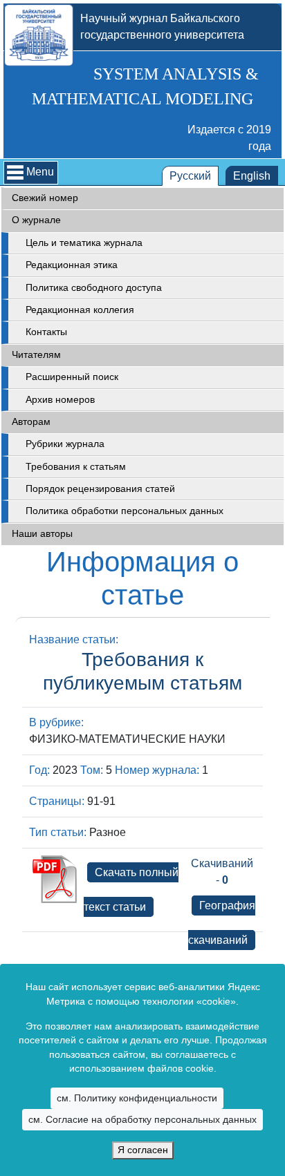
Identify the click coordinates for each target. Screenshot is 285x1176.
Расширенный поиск (72, 377)
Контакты (46, 332)
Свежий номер (45, 198)
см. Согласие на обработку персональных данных (142, 1119)
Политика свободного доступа (94, 288)
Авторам (31, 422)
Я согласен (143, 1150)
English (251, 176)
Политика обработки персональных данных (124, 511)
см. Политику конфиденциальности (137, 1097)
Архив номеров (60, 400)
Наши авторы (42, 534)
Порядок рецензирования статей (100, 489)
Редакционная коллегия (80, 310)
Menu (40, 172)
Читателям (36, 355)
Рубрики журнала (65, 444)
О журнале (36, 220)
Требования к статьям (76, 467)
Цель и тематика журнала (84, 243)
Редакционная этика (72, 265)
